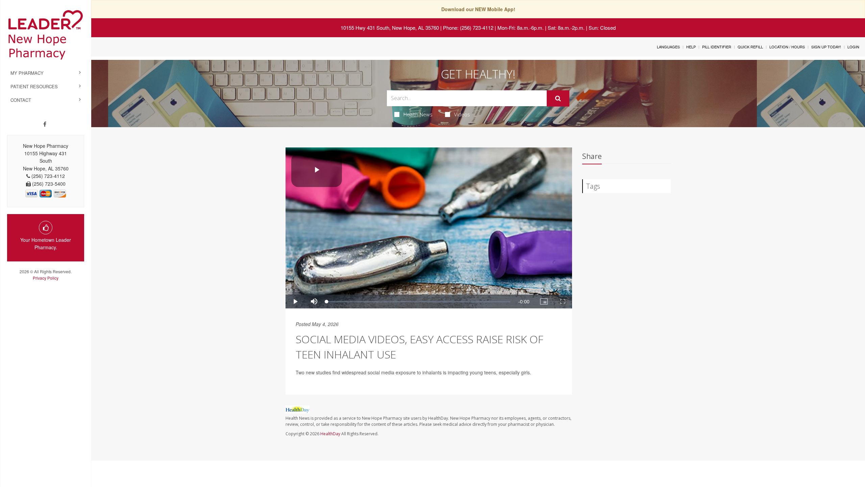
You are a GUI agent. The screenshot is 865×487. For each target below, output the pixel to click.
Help (691, 46)
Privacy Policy (45, 278)
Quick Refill (750, 46)
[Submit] (558, 98)
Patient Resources (34, 86)
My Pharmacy (27, 73)
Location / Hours (787, 46)
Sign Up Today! (826, 46)
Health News (417, 114)
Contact (20, 100)
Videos (462, 114)
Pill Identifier (716, 46)
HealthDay (330, 434)
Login (853, 46)
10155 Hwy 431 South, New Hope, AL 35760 (390, 27)
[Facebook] (44, 124)
